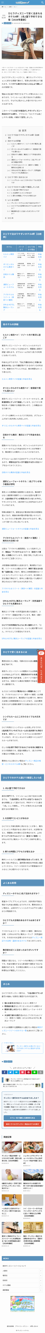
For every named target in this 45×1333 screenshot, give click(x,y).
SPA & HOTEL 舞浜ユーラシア (8, 307)
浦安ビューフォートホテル (8, 285)
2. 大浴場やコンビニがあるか (21, 193)
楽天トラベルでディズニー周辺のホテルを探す (22, 1124)
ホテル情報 (6, 1285)
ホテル (9, 23)
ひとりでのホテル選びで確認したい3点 (23, 187)
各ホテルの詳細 (14, 140)
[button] (42, 2)
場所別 (5, 1275)
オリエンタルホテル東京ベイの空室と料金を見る (21, 425)
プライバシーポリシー (22, 1326)
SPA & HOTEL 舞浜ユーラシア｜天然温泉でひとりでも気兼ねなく (25, 171)
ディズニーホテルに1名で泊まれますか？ (25, 203)
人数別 (5, 1270)
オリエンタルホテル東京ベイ (8, 267)
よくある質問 (13, 200)
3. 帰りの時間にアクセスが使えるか (23, 195)
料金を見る (40, 257)
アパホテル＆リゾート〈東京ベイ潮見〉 (8, 297)
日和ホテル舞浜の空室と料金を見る (16, 472)
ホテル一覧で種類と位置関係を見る (22, 1118)
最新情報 (6, 1290)
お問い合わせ (34, 1326)
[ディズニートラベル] (22, 2)
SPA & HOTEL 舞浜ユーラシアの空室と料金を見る (22, 638)
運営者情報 (10, 1326)
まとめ (10, 218)
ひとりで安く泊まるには (18, 177)
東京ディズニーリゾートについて (14, 1266)
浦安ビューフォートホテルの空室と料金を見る (20, 528)
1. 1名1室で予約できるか (20, 190)
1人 (5, 23)
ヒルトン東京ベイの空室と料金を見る (17, 379)
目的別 (5, 1280)
